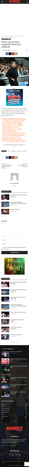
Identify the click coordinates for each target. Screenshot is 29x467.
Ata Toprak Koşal (6, 50)
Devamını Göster (14, 342)
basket (8, 151)
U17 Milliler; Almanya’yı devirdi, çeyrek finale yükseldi (6, 166)
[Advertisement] (14, 18)
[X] (10, 53)
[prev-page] (2, 216)
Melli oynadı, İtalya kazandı (16, 334)
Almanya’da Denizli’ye (15, 209)
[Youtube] (19, 455)
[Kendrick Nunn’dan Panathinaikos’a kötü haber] (5, 368)
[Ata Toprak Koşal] (2, 50)
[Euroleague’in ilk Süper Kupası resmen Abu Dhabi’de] (5, 292)
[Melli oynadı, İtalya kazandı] (5, 337)
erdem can (19, 151)
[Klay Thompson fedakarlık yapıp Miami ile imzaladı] (5, 197)
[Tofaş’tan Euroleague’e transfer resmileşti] (5, 322)
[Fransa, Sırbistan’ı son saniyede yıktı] (5, 314)
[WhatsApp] (16, 53)
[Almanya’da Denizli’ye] (5, 211)
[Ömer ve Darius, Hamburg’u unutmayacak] (5, 329)
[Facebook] (7, 53)
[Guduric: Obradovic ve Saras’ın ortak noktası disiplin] (5, 299)
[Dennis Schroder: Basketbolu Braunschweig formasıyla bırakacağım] (5, 204)
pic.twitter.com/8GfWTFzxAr (13, 141)
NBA (9, 39)
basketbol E (24, 151)
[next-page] (4, 216)
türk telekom (13, 151)
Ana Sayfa (3, 36)
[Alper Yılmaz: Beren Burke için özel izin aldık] (5, 361)
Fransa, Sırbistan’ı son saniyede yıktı (17, 312)
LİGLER (7, 36)
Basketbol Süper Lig (13, 36)
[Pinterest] (13, 53)
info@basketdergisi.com (10, 445)
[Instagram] (13, 185)
